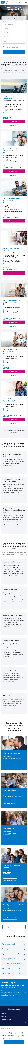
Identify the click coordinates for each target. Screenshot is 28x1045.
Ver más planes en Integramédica (13, 927)
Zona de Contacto (6, 1019)
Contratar (13, 273)
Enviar (14, 52)
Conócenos (4, 1013)
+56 (5, 36)
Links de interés (5, 1022)
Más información (13, 125)
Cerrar (14, 1042)
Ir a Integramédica (9, 766)
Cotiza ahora (5, 1001)
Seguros (3, 1016)
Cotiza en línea (13, 121)
